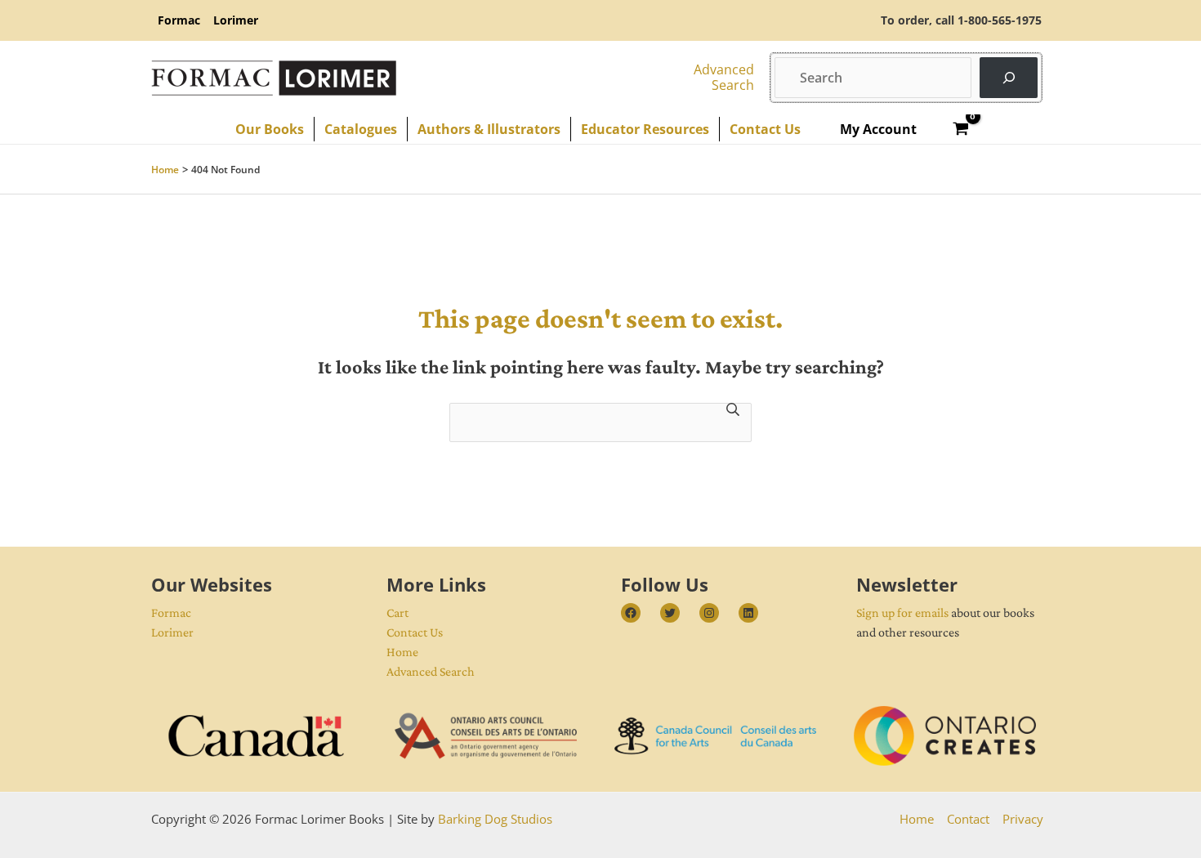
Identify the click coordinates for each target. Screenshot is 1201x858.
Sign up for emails (902, 612)
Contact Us (414, 632)
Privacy (1022, 819)
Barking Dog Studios (495, 819)
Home (402, 652)
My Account (878, 129)
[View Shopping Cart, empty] (961, 129)
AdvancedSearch (724, 77)
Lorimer (172, 632)
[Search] (1009, 77)
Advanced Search (430, 671)
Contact (968, 819)
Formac (171, 612)
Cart (397, 612)
